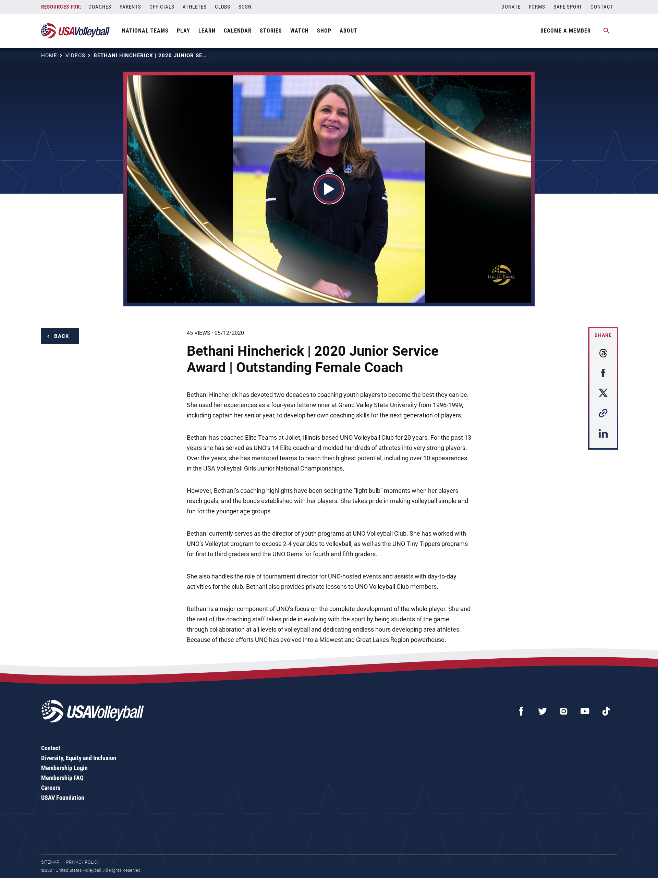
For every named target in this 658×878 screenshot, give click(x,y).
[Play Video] (329, 189)
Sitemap (50, 862)
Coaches (99, 7)
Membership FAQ (62, 777)
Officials (161, 7)
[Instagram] (564, 711)
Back (61, 336)
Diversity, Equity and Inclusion (78, 757)
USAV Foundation (62, 797)
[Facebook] (521, 711)
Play (183, 30)
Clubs (222, 7)
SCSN (245, 7)
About (348, 30)
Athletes (195, 7)
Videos (75, 55)
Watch (299, 30)
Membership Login (64, 767)
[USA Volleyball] (75, 30)
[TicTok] (606, 711)
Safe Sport (567, 7)
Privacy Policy (83, 862)
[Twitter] (542, 711)
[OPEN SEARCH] (606, 31)
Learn (207, 30)
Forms (537, 7)
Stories (271, 30)
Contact (601, 7)
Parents (130, 7)
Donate (511, 7)
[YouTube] (585, 711)
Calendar (238, 30)
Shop (324, 30)
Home (49, 55)
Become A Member (565, 30)
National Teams (145, 30)
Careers (50, 787)
